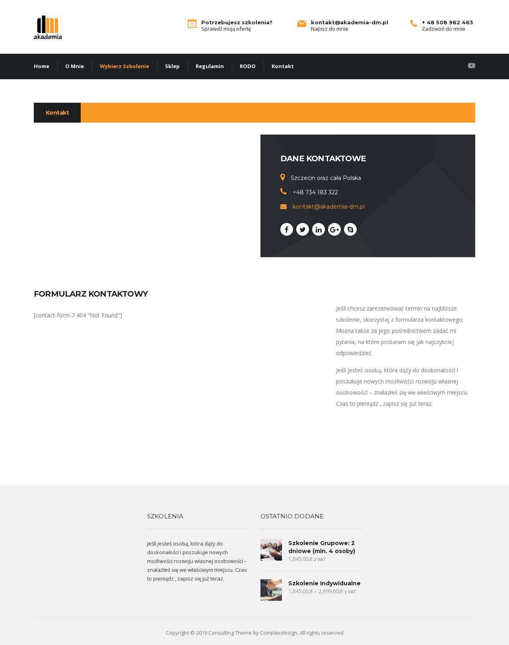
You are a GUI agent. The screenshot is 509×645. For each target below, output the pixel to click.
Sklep (172, 66)
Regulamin (210, 66)
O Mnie (74, 66)
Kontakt (283, 66)
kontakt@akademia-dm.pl (349, 22)
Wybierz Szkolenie (124, 66)
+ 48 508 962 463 (447, 22)
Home (41, 66)
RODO (248, 66)
